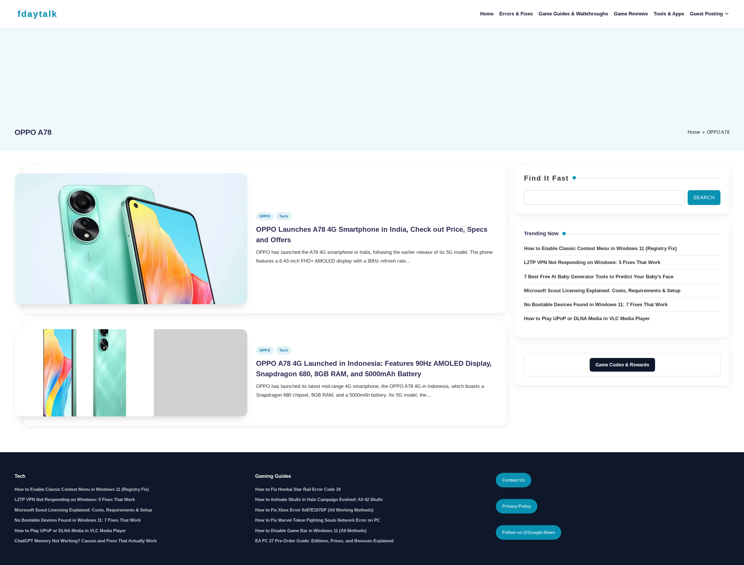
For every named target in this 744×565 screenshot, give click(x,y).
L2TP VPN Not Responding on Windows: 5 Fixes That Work (75, 499)
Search (704, 197)
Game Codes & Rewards (622, 364)
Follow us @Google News (528, 532)
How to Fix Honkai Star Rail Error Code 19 (298, 489)
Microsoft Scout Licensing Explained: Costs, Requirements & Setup (83, 509)
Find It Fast (546, 178)
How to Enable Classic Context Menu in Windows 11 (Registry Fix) (82, 489)
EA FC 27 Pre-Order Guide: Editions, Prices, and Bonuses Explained (324, 540)
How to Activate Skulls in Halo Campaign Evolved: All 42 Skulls (319, 499)
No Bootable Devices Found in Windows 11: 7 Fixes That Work (78, 520)
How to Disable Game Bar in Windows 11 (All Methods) (310, 530)
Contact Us (513, 479)
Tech (283, 216)
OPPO (265, 216)
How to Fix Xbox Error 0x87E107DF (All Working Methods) (314, 509)
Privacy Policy (516, 506)
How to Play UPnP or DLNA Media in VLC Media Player (70, 530)
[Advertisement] (372, 80)
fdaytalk (37, 14)
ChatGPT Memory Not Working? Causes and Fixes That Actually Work (86, 540)
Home (694, 132)
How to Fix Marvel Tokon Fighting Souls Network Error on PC (317, 520)
